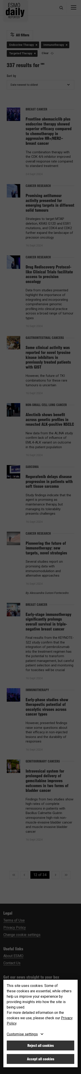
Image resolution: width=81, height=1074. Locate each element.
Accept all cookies (40, 1059)
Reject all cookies (40, 1045)
